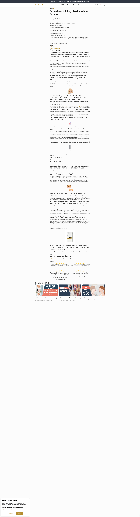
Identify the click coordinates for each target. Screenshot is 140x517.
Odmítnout (11, 513)
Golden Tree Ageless (54, 258)
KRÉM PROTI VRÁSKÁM (55, 48)
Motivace (54, 8)
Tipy (67, 4)
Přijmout (19, 513)
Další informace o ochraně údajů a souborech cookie (12, 509)
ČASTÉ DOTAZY (54, 46)
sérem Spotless (79, 106)
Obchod (62, 4)
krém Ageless (65, 106)
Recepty (72, 4)
